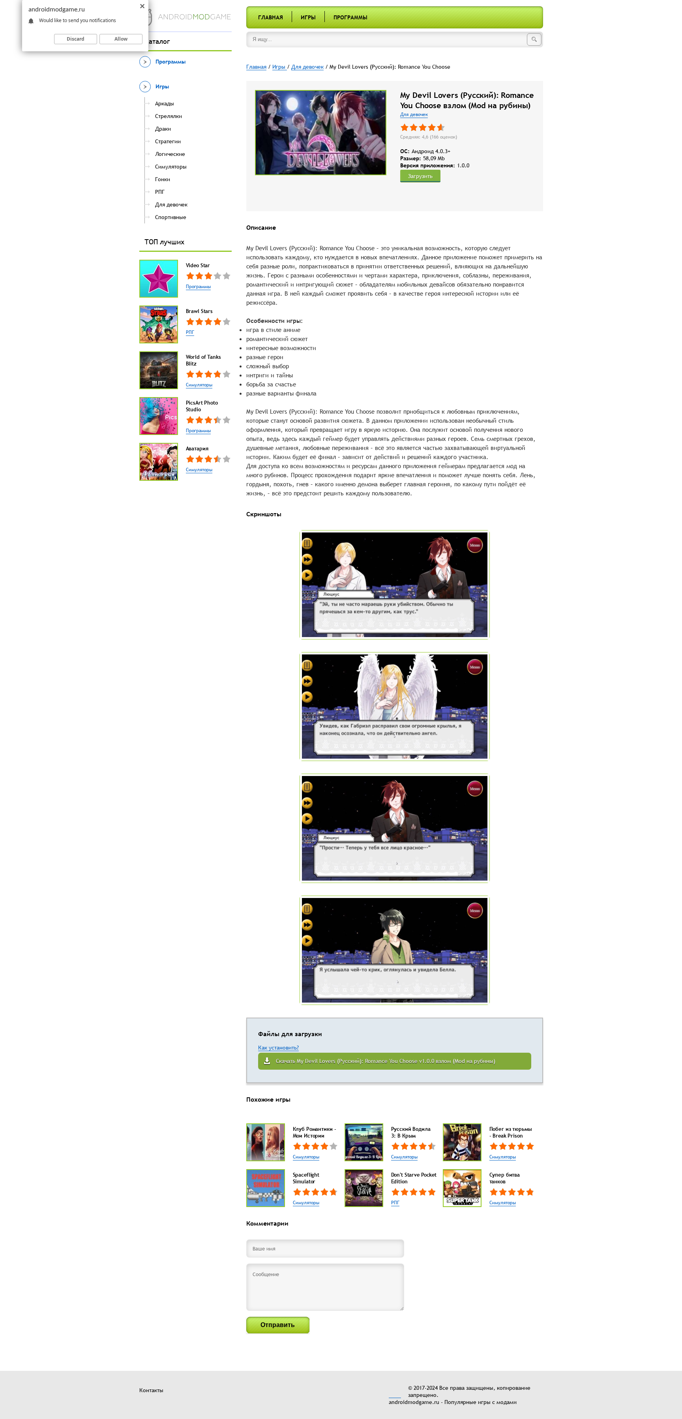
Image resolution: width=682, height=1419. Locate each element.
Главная (270, 17)
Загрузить (420, 176)
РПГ (190, 332)
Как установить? (278, 1047)
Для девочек (414, 114)
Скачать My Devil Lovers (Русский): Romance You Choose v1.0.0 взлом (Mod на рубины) (385, 1061)
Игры (308, 17)
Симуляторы (199, 384)
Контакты (151, 1390)
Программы (350, 17)
